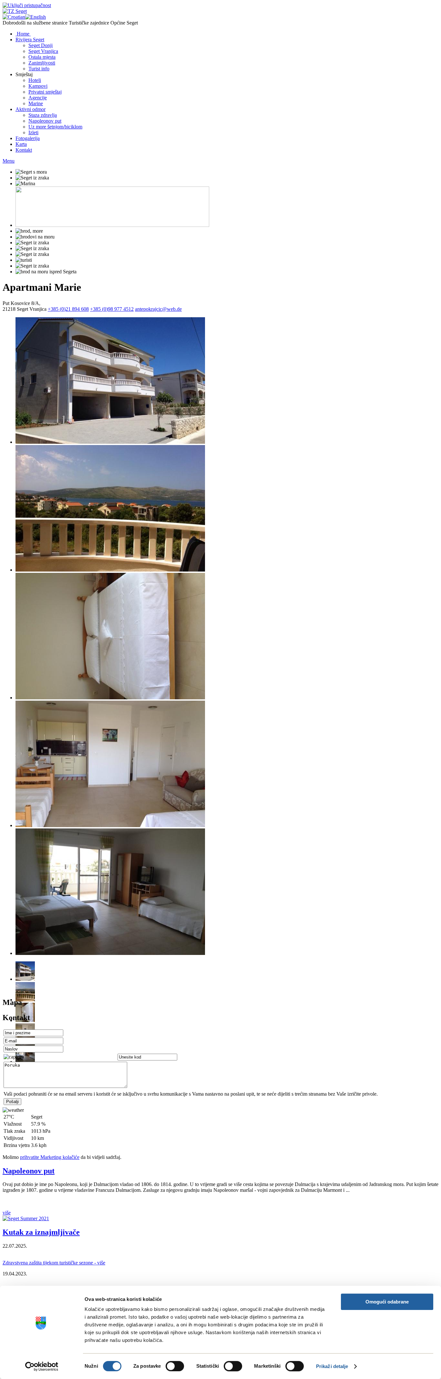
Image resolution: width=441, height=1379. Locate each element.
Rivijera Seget (29, 39)
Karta (21, 144)
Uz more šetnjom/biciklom (55, 126)
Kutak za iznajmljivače (41, 1232)
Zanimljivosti (41, 63)
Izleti (33, 132)
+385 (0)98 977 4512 (112, 309)
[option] (226, 381)
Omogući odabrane (387, 1301)
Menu (9, 161)
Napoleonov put (44, 121)
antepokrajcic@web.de (158, 309)
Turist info (38, 68)
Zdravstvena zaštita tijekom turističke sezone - (54, 1262)
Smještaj (24, 74)
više (7, 1212)
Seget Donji (40, 45)
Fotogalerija (27, 138)
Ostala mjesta (42, 57)
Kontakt (23, 150)
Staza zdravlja (42, 115)
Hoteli (34, 80)
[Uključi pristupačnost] (27, 5)
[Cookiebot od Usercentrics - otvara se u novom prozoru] (42, 1366)
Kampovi (37, 86)
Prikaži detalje (332, 1366)
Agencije (37, 97)
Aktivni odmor (30, 109)
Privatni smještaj (45, 92)
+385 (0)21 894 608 (68, 309)
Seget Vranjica (43, 51)
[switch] (175, 1366)
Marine (35, 103)
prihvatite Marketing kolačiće (49, 1157)
